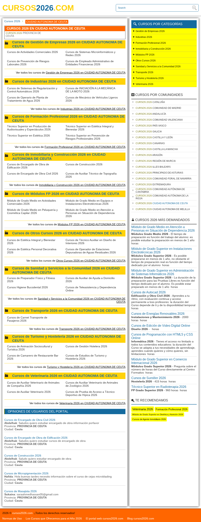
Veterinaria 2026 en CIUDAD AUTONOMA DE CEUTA (92, 403)
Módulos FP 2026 (145, 54)
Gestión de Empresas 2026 (150, 31)
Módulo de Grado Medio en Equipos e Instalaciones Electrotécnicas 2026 (89, 202)
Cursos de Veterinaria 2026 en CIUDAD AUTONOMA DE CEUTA (64, 376)
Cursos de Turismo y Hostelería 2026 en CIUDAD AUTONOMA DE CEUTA (66, 339)
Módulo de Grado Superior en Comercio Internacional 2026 (159, 361)
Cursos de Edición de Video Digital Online (160, 325)
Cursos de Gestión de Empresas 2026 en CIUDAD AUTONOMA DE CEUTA (67, 44)
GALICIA (149, 131)
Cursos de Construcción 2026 (84, 164)
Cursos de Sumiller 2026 (148, 378)
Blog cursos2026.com (140, 518)
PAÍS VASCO (151, 125)
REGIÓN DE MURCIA (156, 161)
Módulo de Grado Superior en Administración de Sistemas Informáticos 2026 (162, 272)
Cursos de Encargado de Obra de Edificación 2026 (36, 437)
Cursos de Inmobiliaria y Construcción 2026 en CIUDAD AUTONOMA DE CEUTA (59, 157)
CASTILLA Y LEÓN (154, 137)
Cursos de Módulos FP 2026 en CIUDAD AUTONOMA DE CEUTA (65, 194)
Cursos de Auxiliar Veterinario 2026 (29, 391)
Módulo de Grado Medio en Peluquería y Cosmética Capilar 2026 (32, 211)
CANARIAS (150, 143)
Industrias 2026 (144, 37)
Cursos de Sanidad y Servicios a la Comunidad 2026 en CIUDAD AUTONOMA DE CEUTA (66, 270)
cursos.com (38, 8)
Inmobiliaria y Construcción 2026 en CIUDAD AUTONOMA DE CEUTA (82, 184)
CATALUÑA (150, 102)
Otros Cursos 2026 (146, 60)
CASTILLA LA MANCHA (157, 149)
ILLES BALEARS (153, 167)
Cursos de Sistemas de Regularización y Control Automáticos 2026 (32, 90)
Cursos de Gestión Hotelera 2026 (86, 346)
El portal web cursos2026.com (104, 518)
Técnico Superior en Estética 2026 (28, 135)
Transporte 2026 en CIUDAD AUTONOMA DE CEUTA (92, 328)
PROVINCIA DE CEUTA (23, 34)
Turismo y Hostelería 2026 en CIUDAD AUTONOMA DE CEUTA (86, 366)
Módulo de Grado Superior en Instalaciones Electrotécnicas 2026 (161, 250)
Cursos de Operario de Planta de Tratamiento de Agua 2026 (27, 99)
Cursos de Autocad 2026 (148, 292)
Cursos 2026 (12, 21)
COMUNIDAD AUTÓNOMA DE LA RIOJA (162, 197)
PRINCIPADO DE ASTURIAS (159, 172)
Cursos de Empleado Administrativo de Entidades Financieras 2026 (90, 63)
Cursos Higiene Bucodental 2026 (27, 287)
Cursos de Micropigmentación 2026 (26, 473)
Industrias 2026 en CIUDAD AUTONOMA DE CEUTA (92, 108)
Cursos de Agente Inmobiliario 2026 (149, 419)
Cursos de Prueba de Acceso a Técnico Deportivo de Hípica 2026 (90, 393)
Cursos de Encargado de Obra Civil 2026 (32, 173)
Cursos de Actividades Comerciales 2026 (32, 52)
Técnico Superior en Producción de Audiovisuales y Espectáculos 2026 (29, 128)
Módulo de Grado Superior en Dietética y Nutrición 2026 (157, 414)
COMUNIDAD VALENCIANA (159, 119)
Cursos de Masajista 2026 (20, 491)
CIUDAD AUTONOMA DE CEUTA (162, 203)
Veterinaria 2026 (144, 84)
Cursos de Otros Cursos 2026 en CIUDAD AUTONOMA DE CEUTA (67, 233)
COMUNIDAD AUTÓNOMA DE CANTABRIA (160, 190)
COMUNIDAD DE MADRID (158, 108)
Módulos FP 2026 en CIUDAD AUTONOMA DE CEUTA (91, 224)
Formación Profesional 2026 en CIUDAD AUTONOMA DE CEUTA (85, 146)
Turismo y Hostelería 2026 (150, 78)
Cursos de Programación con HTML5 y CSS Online (162, 336)
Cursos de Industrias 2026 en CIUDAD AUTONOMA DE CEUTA (64, 81)
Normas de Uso (12, 518)
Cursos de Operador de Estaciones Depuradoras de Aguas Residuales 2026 (91, 251)
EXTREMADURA (153, 184)
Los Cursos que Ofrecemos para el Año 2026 (54, 518)
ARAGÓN (149, 155)
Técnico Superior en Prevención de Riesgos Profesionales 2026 (87, 137)
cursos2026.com (22, 513)
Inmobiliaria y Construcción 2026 (153, 48)
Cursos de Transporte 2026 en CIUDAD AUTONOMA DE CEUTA (65, 311)
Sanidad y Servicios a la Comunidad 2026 (158, 66)
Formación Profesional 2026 (151, 43)
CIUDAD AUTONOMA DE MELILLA (163, 209)
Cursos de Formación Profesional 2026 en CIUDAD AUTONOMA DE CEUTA (68, 119)
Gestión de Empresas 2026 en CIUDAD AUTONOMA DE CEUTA (85, 72)
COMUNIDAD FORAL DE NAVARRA (163, 178)
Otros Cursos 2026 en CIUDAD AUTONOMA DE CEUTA (90, 260)
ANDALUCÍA (151, 114)
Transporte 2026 (144, 72)
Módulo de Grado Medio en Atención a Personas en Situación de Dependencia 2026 (90, 213)
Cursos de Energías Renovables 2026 (158, 313)
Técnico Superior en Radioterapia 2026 (158, 386)
